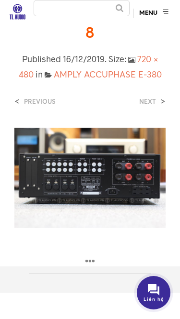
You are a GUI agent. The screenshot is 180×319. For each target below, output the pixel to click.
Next (147, 102)
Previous (40, 102)
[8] (90, 177)
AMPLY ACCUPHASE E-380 (108, 74)
